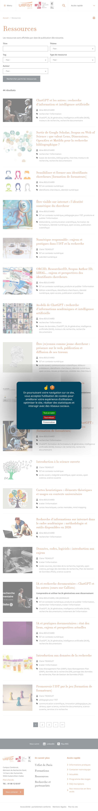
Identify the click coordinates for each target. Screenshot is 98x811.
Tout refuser (49, 417)
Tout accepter (49, 413)
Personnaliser (49, 422)
